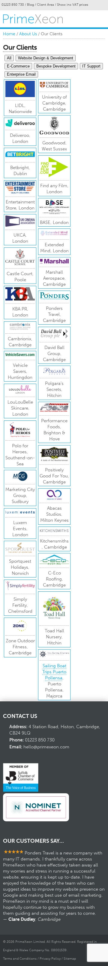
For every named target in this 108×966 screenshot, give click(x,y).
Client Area (45, 5)
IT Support (91, 66)
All (9, 58)
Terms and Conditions (20, 959)
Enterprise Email (21, 74)
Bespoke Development (56, 66)
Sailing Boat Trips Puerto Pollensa (54, 672)
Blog (30, 5)
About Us (28, 33)
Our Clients (20, 47)
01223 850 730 (13, 5)
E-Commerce (18, 66)
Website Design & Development (45, 58)
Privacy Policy (50, 959)
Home (9, 33)
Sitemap (70, 959)
